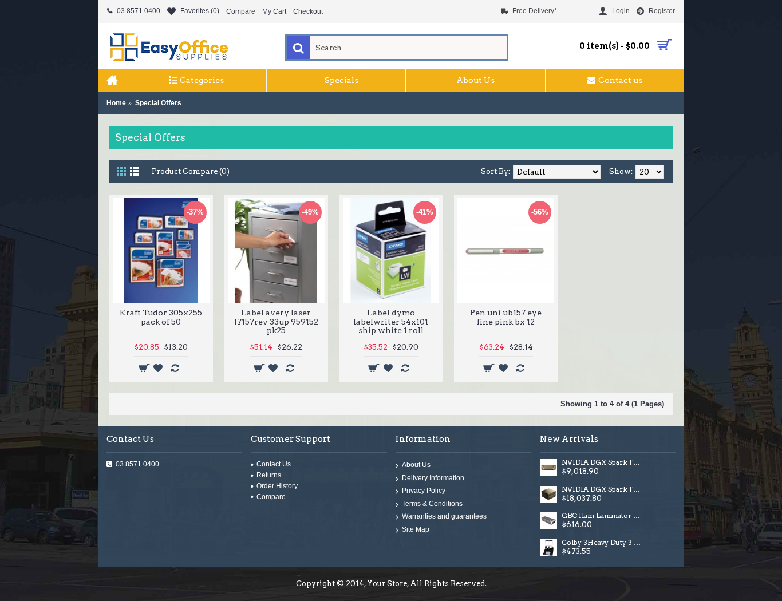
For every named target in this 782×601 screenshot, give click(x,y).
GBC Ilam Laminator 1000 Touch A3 (602, 516)
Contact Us (273, 464)
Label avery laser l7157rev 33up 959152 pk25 (276, 321)
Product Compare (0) (191, 171)
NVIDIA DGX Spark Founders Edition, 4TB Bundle (602, 489)
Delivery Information (433, 478)
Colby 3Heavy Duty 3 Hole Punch (602, 543)
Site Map (415, 530)
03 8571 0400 (137, 464)
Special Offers (158, 103)
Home (116, 103)
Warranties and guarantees (444, 517)
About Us (416, 465)
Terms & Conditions (432, 504)
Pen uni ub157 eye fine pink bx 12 (506, 317)
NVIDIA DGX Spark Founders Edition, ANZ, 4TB (602, 462)
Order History (277, 486)
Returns (268, 475)
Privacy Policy (423, 491)
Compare (271, 497)
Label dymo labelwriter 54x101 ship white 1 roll (390, 321)
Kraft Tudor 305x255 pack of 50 (161, 317)
